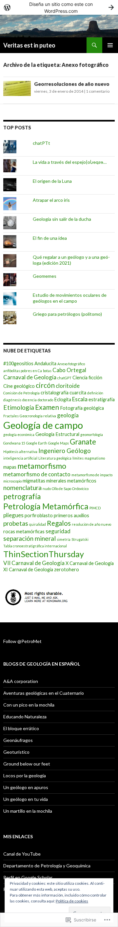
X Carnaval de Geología (90, 563)
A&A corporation (20, 681)
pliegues (13, 515)
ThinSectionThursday (43, 554)
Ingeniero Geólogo (64, 450)
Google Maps (58, 443)
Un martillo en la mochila (27, 811)
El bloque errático (21, 728)
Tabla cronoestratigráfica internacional (35, 546)
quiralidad (37, 524)
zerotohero (66, 569)
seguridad (58, 531)
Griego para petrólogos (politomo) (67, 314)
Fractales (11, 416)
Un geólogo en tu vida (25, 799)
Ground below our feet (26, 763)
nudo (47, 488)
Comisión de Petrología (21, 393)
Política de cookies (72, 901)
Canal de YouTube (22, 854)
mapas (9, 467)
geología (68, 415)
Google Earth (36, 443)
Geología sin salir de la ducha (62, 219)
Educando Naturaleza (25, 716)
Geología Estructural (57, 434)
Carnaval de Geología (29, 377)
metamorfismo (41, 465)
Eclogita (62, 399)
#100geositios (18, 363)
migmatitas (34, 480)
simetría (63, 539)
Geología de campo (43, 425)
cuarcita (77, 392)
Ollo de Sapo (61, 488)
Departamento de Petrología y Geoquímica (46, 865)
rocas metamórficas (24, 531)
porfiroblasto (39, 515)
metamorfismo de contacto (36, 474)
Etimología (18, 407)
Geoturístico (16, 752)
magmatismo (95, 458)
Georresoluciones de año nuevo (71, 84)
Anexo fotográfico (71, 364)
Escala (80, 399)
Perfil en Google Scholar (27, 877)
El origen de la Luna (52, 181)
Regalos (59, 523)
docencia (29, 400)
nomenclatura (22, 487)
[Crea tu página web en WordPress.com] (59, 7)
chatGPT (64, 378)
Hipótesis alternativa (20, 451)
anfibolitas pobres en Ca (22, 371)
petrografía (22, 496)
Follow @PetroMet (22, 641)
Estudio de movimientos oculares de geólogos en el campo (70, 298)
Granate (83, 441)
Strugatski (79, 539)
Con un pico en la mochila (28, 705)
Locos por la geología (24, 775)
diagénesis (12, 400)
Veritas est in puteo (29, 45)
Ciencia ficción (87, 377)
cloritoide (68, 385)
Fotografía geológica (82, 408)
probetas (15, 523)
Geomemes (44, 276)
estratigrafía (101, 399)
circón (45, 385)
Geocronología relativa (38, 416)
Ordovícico (80, 488)
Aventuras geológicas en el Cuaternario (43, 693)
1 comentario (97, 91)
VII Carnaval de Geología (34, 562)
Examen (47, 407)
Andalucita (45, 363)
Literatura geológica (54, 458)
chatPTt (41, 143)
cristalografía (55, 392)
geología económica (18, 434)
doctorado (45, 400)
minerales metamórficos (71, 480)
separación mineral (29, 538)
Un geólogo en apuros (25, 787)
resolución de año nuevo (91, 524)
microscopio (12, 481)
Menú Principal (110, 45)
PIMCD (95, 508)
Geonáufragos (18, 740)
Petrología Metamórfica (45, 506)
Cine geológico (19, 386)
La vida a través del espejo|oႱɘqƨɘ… (70, 162)
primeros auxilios (71, 515)
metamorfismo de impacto (91, 475)
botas (47, 371)
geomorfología (91, 434)
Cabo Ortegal (69, 370)
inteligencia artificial (20, 458)
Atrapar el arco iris (51, 200)
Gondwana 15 (14, 443)
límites (78, 458)
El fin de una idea (50, 238)
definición (95, 393)
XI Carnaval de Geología (28, 569)
